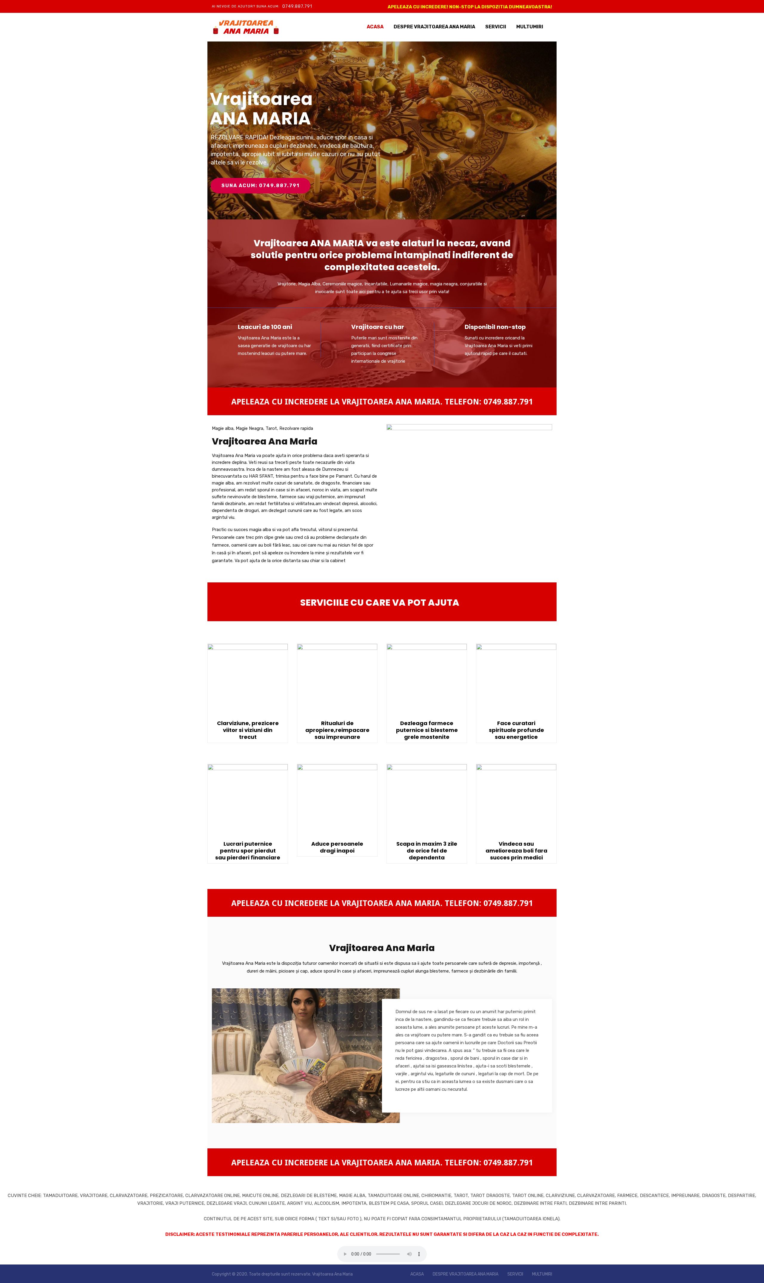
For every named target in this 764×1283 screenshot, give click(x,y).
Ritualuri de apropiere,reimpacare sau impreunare (337, 730)
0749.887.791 (297, 6)
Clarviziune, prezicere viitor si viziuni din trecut (248, 730)
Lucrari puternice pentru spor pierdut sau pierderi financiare (247, 850)
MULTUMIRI (529, 27)
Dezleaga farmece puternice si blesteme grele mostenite (427, 730)
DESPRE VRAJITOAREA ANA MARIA (434, 27)
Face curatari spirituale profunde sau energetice (516, 730)
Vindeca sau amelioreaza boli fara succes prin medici (516, 850)
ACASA (375, 27)
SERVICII (495, 27)
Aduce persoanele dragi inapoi (337, 847)
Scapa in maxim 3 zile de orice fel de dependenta (426, 850)
